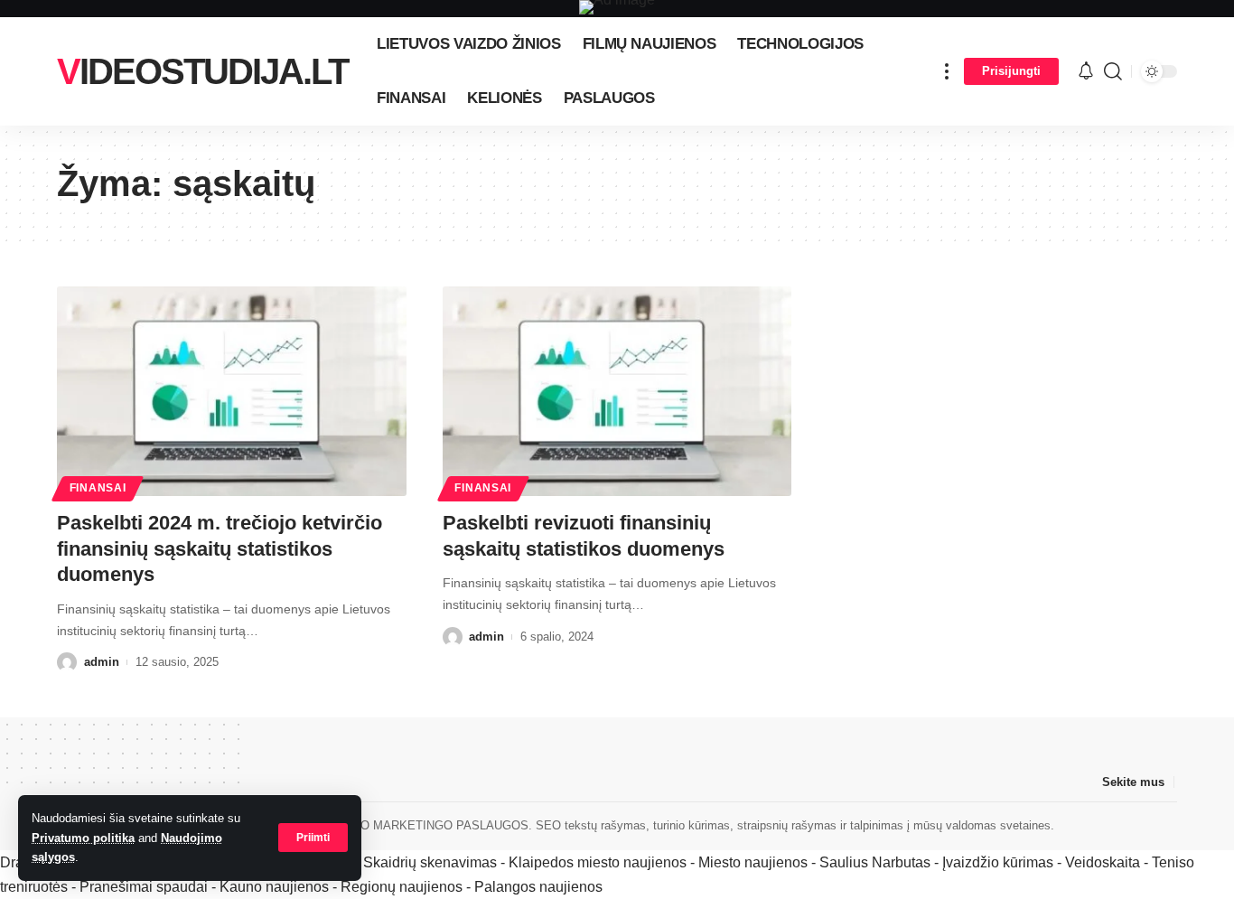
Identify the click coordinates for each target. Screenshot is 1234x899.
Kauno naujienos (274, 886)
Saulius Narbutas (874, 862)
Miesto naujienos (753, 862)
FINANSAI (98, 487)
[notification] (1086, 71)
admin (101, 662)
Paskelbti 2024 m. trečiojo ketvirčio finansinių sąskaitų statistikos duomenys (219, 548)
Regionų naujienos (402, 886)
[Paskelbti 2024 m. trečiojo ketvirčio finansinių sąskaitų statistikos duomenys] (232, 391)
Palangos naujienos (538, 886)
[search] (1113, 71)
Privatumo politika (83, 838)
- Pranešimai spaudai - (145, 886)
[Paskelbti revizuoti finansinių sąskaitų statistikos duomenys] (617, 391)
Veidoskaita (1102, 862)
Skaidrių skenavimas (430, 862)
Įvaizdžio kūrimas (997, 862)
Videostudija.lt (202, 71)
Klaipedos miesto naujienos (598, 862)
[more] (946, 71)
